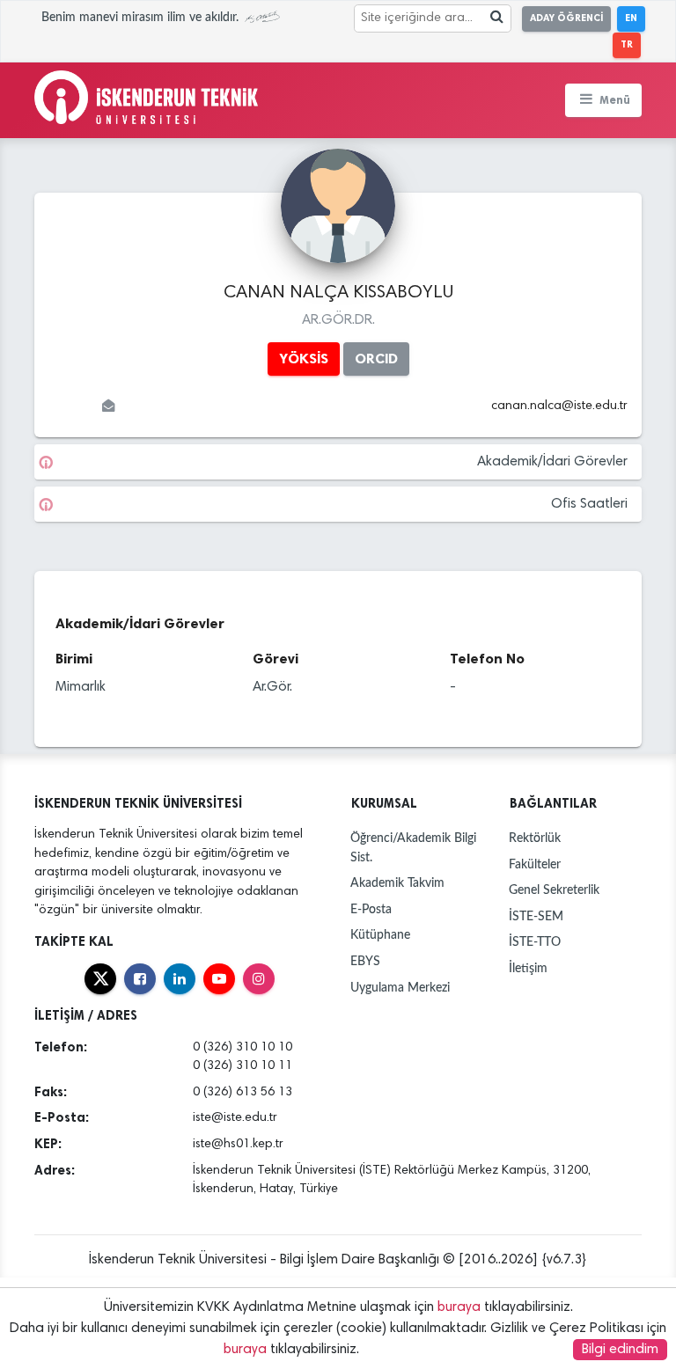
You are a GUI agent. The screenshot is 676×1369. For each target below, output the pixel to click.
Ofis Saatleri (589, 504)
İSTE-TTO (535, 941)
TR (627, 44)
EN (631, 18)
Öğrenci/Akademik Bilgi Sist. (413, 847)
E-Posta (371, 909)
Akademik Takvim (397, 882)
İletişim (528, 968)
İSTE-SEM (536, 916)
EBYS (365, 961)
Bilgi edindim (620, 1350)
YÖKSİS (303, 358)
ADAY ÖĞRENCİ (566, 18)
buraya (459, 1307)
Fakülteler (535, 864)
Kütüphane (380, 934)
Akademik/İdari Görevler (552, 462)
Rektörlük (535, 838)
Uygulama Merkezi (400, 987)
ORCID (376, 358)
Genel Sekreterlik (554, 890)
